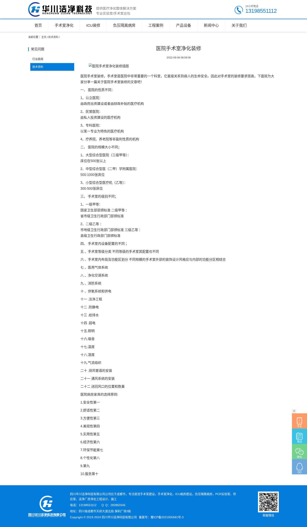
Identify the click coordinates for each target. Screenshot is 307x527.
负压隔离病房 (124, 25)
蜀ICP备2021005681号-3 (167, 517)
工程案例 (155, 25)
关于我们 (239, 25)
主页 (43, 37)
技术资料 (53, 37)
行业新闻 (37, 59)
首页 (38, 25)
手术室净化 (64, 25)
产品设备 (183, 25)
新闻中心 (211, 25)
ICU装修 (93, 25)
